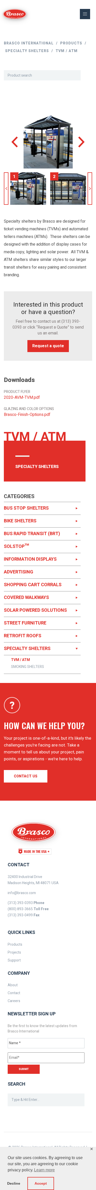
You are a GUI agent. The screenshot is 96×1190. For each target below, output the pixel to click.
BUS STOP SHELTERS (26, 508)
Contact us (25, 776)
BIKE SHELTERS (20, 521)
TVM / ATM (20, 660)
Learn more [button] (44, 1170)
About (13, 985)
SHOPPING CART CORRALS (32, 584)
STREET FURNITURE (25, 623)
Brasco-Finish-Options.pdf (27, 415)
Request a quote (48, 346)
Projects (14, 952)
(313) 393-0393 (20, 903)
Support (14, 960)
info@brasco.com (22, 893)
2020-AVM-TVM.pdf (22, 398)
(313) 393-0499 (20, 915)
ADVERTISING (18, 572)
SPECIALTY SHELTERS (27, 648)
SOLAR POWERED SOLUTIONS (35, 610)
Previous (6, 188)
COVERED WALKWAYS (26, 597)
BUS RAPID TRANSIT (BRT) (32, 533)
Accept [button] (41, 1183)
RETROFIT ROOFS (22, 635)
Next (90, 188)
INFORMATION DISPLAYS (30, 559)
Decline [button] (13, 1183)
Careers (14, 1001)
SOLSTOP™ (16, 546)
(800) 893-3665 (20, 909)
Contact (14, 993)
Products (15, 944)
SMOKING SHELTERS (27, 667)
